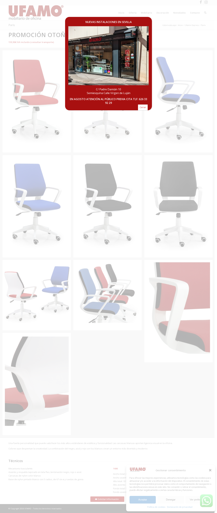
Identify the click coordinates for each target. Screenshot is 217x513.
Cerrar (143, 107)
